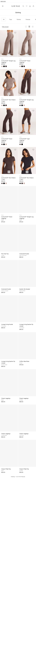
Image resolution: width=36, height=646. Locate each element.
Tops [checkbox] (10, 19)
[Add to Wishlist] (15, 32)
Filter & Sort (5, 26)
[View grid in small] (32, 26)
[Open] (2, 6)
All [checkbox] (3, 19)
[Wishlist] (26, 6)
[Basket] (33, 6)
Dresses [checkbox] (28, 19)
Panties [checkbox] (19, 19)
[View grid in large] (26, 26)
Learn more (3, 1)
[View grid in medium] (29, 26)
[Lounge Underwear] (16, 6)
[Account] (30, 6)
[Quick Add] (9, 55)
